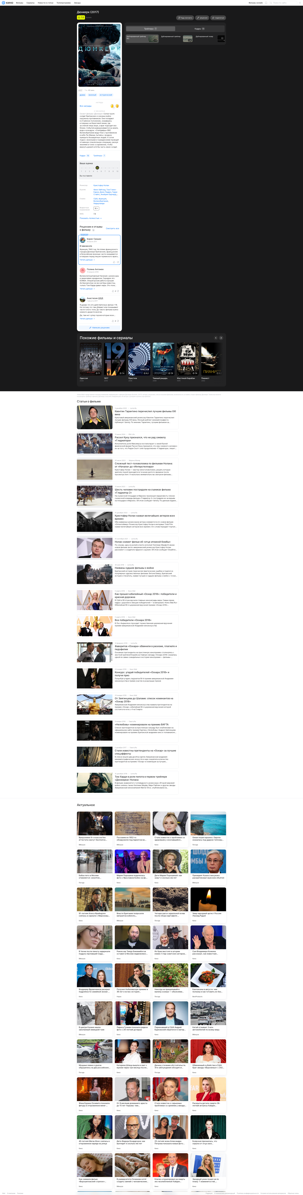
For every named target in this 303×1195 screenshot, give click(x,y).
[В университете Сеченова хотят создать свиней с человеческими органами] (132, 1171)
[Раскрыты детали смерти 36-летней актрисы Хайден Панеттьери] (208, 1095)
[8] (110, 171)
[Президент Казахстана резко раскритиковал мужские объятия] (208, 867)
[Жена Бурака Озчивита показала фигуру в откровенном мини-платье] (94, 1095)
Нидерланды (99, 203)
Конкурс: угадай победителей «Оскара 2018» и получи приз (142, 674)
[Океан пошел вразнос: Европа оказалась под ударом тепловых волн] (208, 829)
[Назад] (216, 338)
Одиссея (84, 378)
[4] (94, 171)
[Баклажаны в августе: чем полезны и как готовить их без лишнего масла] (208, 981)
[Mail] (3, 3)
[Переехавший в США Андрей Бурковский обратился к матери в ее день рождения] (170, 1019)
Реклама (20, 1193)
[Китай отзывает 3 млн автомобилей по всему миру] (208, 1019)
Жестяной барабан (186, 378)
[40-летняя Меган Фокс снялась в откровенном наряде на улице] (94, 1133)
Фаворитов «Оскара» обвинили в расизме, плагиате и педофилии (146, 648)
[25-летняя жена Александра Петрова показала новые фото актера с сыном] (170, 1133)
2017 (80, 90)
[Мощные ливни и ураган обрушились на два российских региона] (94, 1057)
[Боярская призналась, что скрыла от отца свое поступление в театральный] (208, 1133)
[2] (86, 171)
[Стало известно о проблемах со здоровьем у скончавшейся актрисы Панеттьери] (170, 829)
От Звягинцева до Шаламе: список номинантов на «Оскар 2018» (144, 700)
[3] (90, 171)
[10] (117, 171)
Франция (102, 199)
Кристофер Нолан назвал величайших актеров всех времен (145, 517)
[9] (113, 171)
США (96, 199)
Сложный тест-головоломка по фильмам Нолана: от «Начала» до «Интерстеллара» (144, 465)
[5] (98, 171)
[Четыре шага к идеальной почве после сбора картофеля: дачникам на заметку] (170, 905)
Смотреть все (112, 228)
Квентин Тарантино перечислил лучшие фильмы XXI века (145, 413)
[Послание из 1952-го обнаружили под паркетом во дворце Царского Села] (132, 829)
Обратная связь (293, 1193)
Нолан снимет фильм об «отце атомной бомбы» (143, 541)
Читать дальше (86, 260)
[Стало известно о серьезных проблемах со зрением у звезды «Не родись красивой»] (170, 1095)
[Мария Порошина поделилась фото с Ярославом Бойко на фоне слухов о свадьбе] (132, 867)
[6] (102, 171)
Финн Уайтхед (99, 190)
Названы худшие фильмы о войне (134, 567)
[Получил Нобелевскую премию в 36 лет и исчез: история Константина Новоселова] (132, 981)
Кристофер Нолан (101, 185)
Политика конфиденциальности (248, 1193)
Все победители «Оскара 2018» (133, 620)
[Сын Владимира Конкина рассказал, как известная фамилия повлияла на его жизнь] (208, 943)
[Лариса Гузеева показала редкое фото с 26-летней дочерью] (132, 1019)
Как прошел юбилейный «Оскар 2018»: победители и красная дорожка (146, 596)
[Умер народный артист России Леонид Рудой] (208, 905)
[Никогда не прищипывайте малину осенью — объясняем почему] (170, 981)
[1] (82, 171)
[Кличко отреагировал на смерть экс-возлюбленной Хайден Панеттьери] (170, 1171)
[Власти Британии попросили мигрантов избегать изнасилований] (132, 905)
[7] (106, 171)
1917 (106, 378)
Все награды (85, 106)
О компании (11, 1193)
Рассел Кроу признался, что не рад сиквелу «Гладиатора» (140, 439)
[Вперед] (221, 338)
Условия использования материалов (273, 1193)
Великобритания (101, 201)
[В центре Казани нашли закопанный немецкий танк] (94, 1019)
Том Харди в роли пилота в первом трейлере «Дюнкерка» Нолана (141, 778)
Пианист (205, 378)
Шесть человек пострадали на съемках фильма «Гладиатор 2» (143, 491)
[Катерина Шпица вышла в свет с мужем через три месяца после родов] (132, 1057)
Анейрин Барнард (108, 194)
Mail (3, 1193)
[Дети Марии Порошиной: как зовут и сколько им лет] (170, 867)
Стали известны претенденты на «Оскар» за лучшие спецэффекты (145, 752)
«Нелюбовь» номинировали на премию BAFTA (142, 724)
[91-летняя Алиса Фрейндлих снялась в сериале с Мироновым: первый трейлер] (94, 905)
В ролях (83, 190)
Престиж (132, 378)
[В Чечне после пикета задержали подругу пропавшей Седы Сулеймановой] (94, 943)
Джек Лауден (105, 192)
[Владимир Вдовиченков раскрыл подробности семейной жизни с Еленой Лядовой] (94, 981)
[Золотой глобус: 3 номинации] (117, 106)
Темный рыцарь (160, 378)
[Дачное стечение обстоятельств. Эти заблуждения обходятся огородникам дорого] (170, 1057)
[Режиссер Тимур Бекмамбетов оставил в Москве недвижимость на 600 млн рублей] (132, 943)
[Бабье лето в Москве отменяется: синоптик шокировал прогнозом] (94, 867)
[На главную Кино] (9, 3)
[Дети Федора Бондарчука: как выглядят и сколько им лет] (132, 1133)
